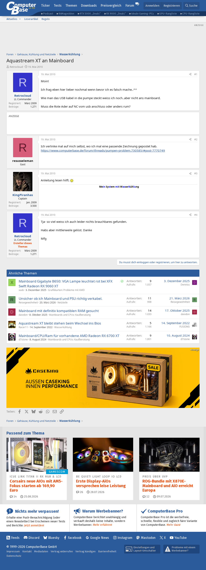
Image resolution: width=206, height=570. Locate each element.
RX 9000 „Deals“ (116, 13)
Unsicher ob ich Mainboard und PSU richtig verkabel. (60, 298)
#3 (195, 173)
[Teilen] (190, 74)
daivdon (23, 314)
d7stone (23, 339)
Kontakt (27, 551)
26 (81, 492)
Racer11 (23, 327)
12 (147, 496)
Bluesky (53, 538)
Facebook (74, 538)
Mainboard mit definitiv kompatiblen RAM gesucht (59, 310)
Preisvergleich (111, 5)
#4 (195, 215)
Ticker (45, 5)
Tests (58, 5)
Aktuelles (11, 19)
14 (15, 496)
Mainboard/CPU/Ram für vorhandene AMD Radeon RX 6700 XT (69, 335)
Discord (33, 538)
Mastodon (148, 538)
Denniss (185, 284)
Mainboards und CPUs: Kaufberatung (70, 314)
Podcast (48, 13)
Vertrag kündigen (85, 551)
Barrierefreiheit (107, 551)
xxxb (21, 290)
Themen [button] (71, 5)
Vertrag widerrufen (62, 551)
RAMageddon (66, 13)
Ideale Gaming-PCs (142, 13)
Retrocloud (16, 67)
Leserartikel (31, 19)
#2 (195, 139)
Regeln (45, 19)
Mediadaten (41, 551)
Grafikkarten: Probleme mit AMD (66, 290)
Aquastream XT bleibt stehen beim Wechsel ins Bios (60, 323)
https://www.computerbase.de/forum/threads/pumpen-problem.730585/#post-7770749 (103, 150)
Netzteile (63, 302)
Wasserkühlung (63, 327)
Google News (99, 538)
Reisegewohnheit (28, 302)
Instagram (124, 538)
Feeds (15, 538)
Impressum (13, 551)
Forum (129, 5)
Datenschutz (13, 555)
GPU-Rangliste (168, 13)
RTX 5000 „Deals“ (90, 13)
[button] (20, 19)
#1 (195, 74)
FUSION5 (184, 326)
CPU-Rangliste (191, 13)
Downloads (89, 5)
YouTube (180, 538)
